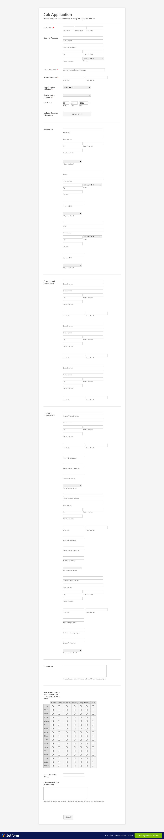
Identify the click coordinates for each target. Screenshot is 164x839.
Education (48, 130)
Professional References (49, 282)
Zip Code (65, 194)
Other (64, 226)
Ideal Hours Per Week (50, 776)
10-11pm (46, 766)
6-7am (46, 706)
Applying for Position (49, 89)
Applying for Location (49, 96)
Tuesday (59, 702)
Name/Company (68, 284)
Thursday (75, 702)
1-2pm (46, 732)
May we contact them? (70, 488)
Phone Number (51, 77)
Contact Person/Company (71, 416)
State (84, 187)
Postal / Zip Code (68, 61)
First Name (66, 30)
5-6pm (46, 747)
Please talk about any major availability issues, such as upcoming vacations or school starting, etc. (74, 801)
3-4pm (46, 739)
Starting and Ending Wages (71, 468)
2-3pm (46, 736)
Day (72, 105)
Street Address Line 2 (69, 47)
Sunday (93, 702)
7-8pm (46, 754)
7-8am (46, 710)
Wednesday (67, 702)
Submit (68, 817)
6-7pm (46, 751)
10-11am (46, 721)
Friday (81, 702)
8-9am (46, 713)
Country (85, 61)
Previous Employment (49, 414)
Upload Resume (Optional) (51, 114)
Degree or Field (67, 206)
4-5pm (46, 743)
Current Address (51, 38)
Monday (53, 702)
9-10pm (46, 762)
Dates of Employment (69, 458)
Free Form (48, 666)
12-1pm (46, 728)
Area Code (66, 80)
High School (66, 132)
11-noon (46, 725)
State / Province (88, 54)
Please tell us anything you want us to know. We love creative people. (84, 679)
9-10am (46, 717)
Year (80, 105)
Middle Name (79, 30)
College (65, 174)
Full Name (49, 28)
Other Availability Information (51, 783)
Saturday (87, 702)
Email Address (51, 70)
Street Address (67, 40)
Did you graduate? (68, 164)
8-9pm (46, 758)
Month (64, 105)
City (64, 54)
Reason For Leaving (69, 478)
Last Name (89, 30)
